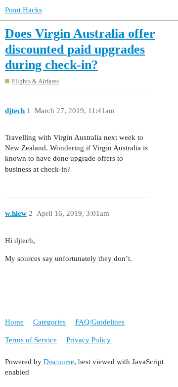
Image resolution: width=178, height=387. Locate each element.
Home (14, 322)
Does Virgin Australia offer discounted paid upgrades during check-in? (80, 49)
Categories (49, 322)
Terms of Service (31, 340)
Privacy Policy (88, 340)
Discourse (59, 362)
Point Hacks (23, 10)
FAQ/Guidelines (100, 322)
